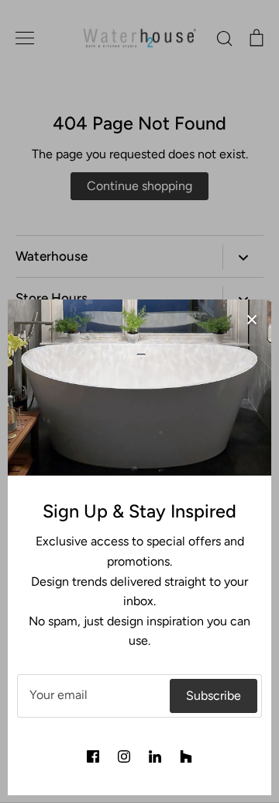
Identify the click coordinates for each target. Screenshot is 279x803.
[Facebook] (93, 756)
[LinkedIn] (155, 756)
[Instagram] (124, 756)
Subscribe (213, 695)
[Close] (252, 319)
